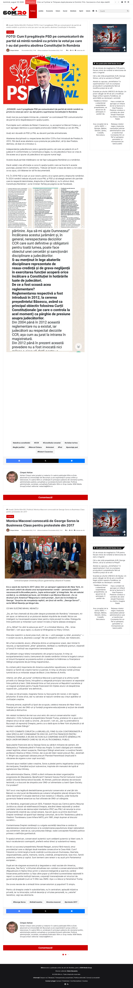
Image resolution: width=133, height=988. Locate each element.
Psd (60, 447)
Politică (32, 11)
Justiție (40, 11)
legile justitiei (19, 447)
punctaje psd (72, 447)
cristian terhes (72, 443)
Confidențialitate (76, 981)
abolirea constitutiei (22, 443)
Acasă (10, 25)
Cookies (85, 981)
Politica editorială (79, 977)
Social (65, 11)
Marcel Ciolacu (36, 447)
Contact (58, 981)
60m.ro (60, 974)
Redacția (51, 977)
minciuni (50, 447)
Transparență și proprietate (64, 977)
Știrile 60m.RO (20, 25)
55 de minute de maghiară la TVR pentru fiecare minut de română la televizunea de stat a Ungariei (109, 70)
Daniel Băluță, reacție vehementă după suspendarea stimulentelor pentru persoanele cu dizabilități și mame (79, 2)
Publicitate (66, 981)
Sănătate (73, 11)
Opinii (81, 11)
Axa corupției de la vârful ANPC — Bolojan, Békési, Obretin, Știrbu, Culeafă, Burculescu (100, 129)
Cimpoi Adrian (14, 50)
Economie (49, 11)
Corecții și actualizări (93, 977)
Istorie (88, 11)
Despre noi (43, 977)
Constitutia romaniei (52, 443)
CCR (37, 443)
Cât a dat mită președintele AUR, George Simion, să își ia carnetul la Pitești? (109, 77)
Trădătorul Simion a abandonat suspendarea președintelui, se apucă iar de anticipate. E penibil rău (101, 107)
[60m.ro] (14, 11)
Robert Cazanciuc (46, 452)
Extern (58, 11)
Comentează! (45, 497)
